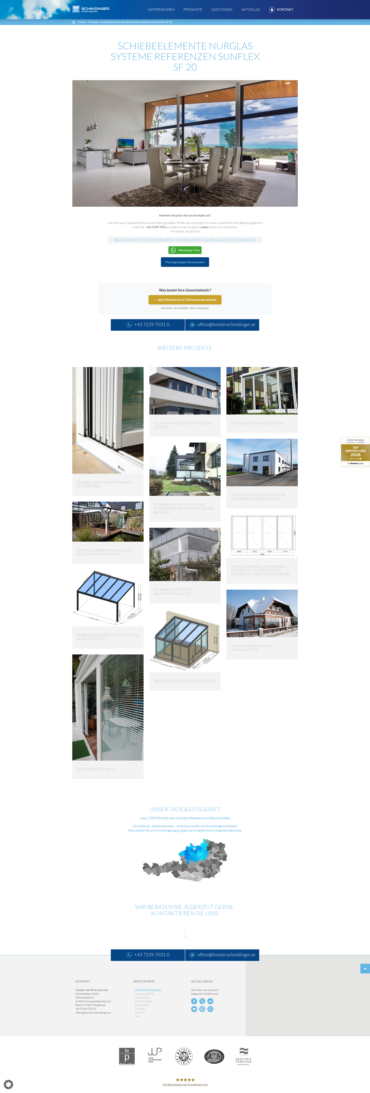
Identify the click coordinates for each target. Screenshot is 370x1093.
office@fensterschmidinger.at (93, 1012)
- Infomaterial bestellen (147, 989)
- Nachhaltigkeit (142, 1001)
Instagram (210, 1009)
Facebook (194, 1001)
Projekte (93, 21)
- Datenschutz (141, 997)
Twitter (202, 1001)
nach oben (365, 968)
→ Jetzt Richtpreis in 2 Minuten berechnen (185, 300)
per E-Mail (180, 830)
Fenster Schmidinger (90, 9)
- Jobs (136, 1016)
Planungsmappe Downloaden (185, 262)
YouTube (194, 1009)
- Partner (138, 1012)
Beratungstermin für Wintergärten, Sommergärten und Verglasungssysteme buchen (185, 240)
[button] (8, 1084)
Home (81, 21)
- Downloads (141, 1004)
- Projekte (139, 1008)
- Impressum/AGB (144, 993)
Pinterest (202, 1009)
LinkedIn (210, 1001)
